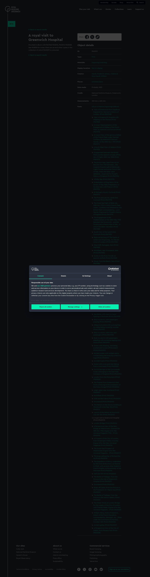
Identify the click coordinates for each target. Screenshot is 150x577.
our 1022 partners (44, 286)
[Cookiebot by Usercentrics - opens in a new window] (110, 269)
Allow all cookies (104, 307)
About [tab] (109, 276)
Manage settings (74, 307)
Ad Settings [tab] (86, 276)
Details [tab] (63, 276)
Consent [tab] (41, 276)
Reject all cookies (45, 307)
